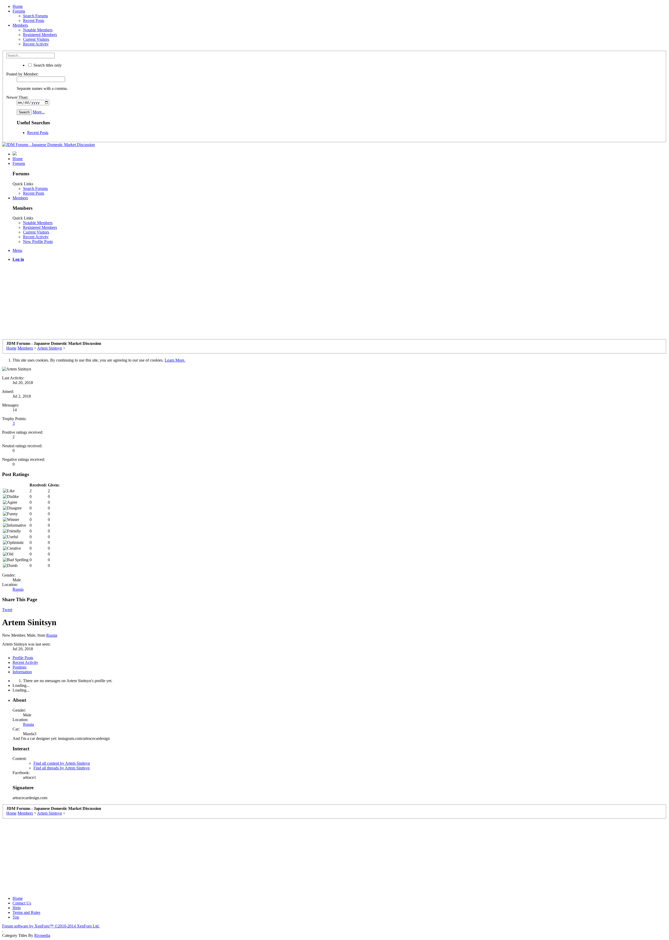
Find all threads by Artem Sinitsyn (61, 768)
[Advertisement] (159, 302)
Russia (18, 589)
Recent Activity (36, 44)
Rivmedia (42, 935)
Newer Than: (17, 97)
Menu (17, 250)
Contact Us (22, 903)
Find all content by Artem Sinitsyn (61, 763)
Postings (19, 667)
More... (39, 112)
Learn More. (175, 360)
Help (17, 908)
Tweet (7, 609)
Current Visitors (36, 39)
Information (22, 672)
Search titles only (47, 65)
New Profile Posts (38, 241)
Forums (19, 11)
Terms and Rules (26, 912)
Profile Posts (23, 657)
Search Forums (35, 16)
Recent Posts (33, 20)
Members (20, 25)
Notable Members (38, 30)
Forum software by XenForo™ (51, 926)
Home (18, 6)
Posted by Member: (22, 74)
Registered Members (40, 34)
